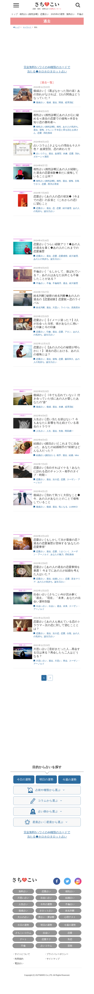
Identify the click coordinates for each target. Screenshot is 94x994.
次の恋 (56, 479)
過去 (55, 102)
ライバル (65, 307)
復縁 (49, 102)
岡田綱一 (69, 431)
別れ (77, 153)
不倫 (49, 283)
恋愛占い (44, 14)
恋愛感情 (63, 256)
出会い (52, 606)
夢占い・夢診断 (46, 917)
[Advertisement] (47, 47)
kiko (77, 455)
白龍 (69, 633)
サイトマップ (53, 959)
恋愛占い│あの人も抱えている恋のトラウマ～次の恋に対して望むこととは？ (56, 625)
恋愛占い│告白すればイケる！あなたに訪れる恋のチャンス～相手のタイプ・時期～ (56, 471)
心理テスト (70, 917)
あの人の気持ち (70, 127)
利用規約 (19, 959)
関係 (61, 102)
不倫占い (81, 14)
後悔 (42, 130)
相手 (59, 455)
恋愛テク (46, 939)
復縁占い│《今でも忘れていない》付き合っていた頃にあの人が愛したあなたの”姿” (56, 398)
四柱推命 (47, 133)
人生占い (40, 431)
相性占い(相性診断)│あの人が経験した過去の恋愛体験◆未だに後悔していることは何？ (56, 173)
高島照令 (75, 307)
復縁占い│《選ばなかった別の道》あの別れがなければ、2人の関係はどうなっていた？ (56, 94)
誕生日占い (49, 211)
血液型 (58, 153)
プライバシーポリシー (57, 954)
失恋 (70, 939)
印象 (49, 332)
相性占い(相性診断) (29, 14)
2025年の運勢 (58, 14)
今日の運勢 (24, 779)
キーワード (27, 27)
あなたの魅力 (57, 554)
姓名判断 (40, 307)
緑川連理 (67, 208)
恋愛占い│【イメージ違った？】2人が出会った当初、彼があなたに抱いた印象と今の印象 (56, 323)
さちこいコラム (23, 933)
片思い (56, 307)
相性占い (70, 891)
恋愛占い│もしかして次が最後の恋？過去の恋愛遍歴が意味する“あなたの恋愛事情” (56, 543)
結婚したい (58, 579)
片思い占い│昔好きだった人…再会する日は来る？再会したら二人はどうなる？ (56, 652)
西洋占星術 (53, 184)
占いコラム (41, 153)
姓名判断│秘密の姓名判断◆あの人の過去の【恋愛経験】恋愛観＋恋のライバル (57, 299)
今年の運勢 (46, 904)
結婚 (71, 455)
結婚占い (70, 898)
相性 (59, 127)
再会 (65, 661)
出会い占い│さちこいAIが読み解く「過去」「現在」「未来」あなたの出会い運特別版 (57, 598)
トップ (14, 14)
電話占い (19, 963)
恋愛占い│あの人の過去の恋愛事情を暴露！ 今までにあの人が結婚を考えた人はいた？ (56, 570)
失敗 (61, 431)
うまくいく (64, 551)
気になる (63, 507)
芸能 (70, 945)
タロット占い (46, 910)
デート (23, 939)
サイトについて (22, 954)
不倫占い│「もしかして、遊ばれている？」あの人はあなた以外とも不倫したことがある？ (56, 275)
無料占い (70, 14)
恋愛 (39, 133)
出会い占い (41, 606)
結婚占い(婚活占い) (45, 455)
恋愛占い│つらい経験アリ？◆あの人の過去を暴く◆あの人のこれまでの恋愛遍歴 (56, 248)
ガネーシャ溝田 (41, 156)
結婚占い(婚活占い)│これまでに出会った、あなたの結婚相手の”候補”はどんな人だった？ (56, 447)
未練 (65, 153)
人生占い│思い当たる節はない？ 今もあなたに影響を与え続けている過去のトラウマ (56, 423)
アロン (68, 332)
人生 (49, 431)
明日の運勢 (46, 779)
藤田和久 (69, 359)
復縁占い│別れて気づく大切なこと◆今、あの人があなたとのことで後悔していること (56, 498)
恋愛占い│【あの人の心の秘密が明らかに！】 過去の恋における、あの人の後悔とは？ (56, 351)
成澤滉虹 (69, 102)
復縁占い (40, 102)
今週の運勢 (69, 779)
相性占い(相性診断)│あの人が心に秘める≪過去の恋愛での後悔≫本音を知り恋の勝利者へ (56, 118)
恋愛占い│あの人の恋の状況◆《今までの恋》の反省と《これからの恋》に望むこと (56, 200)
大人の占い (23, 917)
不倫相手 (57, 283)
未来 (65, 606)
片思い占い (41, 661)
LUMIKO (73, 507)
